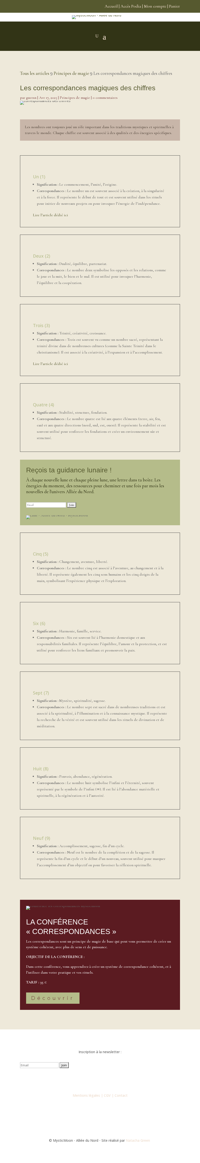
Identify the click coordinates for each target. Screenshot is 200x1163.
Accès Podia (130, 6)
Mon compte (155, 6)
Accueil (111, 6)
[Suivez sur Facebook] (80, 1079)
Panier (174, 6)
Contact (121, 1095)
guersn (31, 97)
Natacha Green (138, 1140)
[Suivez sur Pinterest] (119, 1079)
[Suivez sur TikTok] (110, 1079)
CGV (107, 1095)
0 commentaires (105, 97)
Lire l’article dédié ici (50, 215)
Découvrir (53, 998)
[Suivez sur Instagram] (90, 1079)
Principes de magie (75, 97)
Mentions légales (86, 1095)
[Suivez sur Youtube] (100, 1079)
